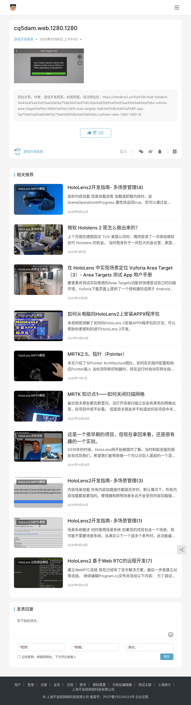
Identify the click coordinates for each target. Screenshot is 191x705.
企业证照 (141, 697)
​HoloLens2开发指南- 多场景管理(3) (105, 481)
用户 (17, 685)
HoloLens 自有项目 (30, 436)
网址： (133, 647)
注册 (44, 685)
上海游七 (164, 685)
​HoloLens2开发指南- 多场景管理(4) (105, 187)
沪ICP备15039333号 (118, 697)
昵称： (25, 647)
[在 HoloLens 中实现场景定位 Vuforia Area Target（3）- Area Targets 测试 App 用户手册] (38, 279)
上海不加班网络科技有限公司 (93, 689)
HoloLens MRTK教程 (31, 188)
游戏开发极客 (24, 39)
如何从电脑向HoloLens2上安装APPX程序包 (114, 314)
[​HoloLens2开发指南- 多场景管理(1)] (38, 532)
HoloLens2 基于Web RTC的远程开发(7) (110, 561)
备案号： (96, 697)
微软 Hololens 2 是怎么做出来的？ (104, 228)
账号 (83, 685)
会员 (57, 685)
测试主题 (144, 685)
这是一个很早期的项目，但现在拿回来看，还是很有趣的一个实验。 (121, 438)
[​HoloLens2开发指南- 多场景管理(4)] (38, 199)
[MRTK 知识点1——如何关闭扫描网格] (38, 406)
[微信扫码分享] (141, 151)
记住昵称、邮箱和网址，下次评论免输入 (48, 657)
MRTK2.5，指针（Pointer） (97, 354)
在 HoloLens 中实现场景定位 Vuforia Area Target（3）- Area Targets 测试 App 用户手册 (120, 271)
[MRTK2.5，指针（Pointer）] (38, 366)
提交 (167, 656)
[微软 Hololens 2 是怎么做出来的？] (38, 239)
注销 (70, 685)
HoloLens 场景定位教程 (33, 269)
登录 (30, 685)
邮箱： (79, 647)
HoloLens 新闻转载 (30, 229)
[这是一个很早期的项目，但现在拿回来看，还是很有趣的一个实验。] (38, 446)
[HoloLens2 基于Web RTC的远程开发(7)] (38, 572)
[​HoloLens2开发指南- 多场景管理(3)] (38, 492)
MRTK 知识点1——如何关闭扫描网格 (106, 394)
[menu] (177, 7)
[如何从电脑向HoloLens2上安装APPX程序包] (38, 326)
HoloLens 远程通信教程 (33, 562)
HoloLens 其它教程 (30, 315)
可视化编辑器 (122, 685)
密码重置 (99, 685)
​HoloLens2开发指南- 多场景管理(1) (105, 521)
